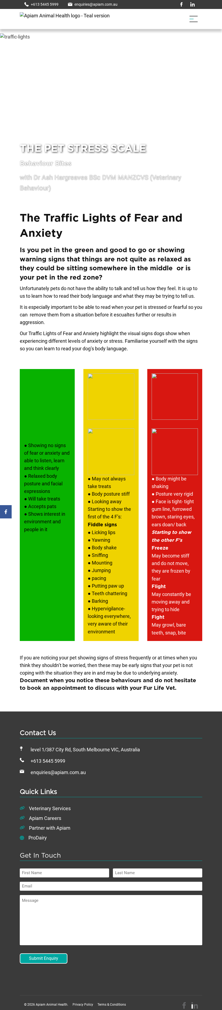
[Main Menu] (193, 19)
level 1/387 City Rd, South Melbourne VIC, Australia (85, 749)
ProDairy (37, 838)
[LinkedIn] (194, 1005)
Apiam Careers (45, 818)
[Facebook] (184, 1005)
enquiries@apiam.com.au (58, 772)
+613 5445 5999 (48, 761)
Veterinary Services (50, 808)
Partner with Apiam (49, 828)
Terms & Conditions (111, 1004)
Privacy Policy (83, 1004)
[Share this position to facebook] (6, 512)
